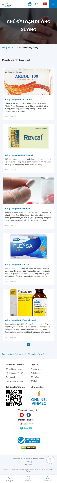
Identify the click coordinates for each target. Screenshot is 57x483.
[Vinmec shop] (39, 398)
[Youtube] (22, 415)
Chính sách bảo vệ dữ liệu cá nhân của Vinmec (28, 459)
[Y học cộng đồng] (27, 423)
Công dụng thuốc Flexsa (17, 264)
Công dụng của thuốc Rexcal (19, 155)
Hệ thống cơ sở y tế (14, 373)
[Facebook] (29, 415)
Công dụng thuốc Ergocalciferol (20, 320)
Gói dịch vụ (36, 373)
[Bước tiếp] (27, 428)
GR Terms (28, 465)
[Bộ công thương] (28, 440)
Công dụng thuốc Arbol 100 (18, 99)
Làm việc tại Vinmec (14, 381)
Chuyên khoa (36, 369)
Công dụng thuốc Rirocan (17, 208)
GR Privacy (28, 462)
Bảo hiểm (35, 377)
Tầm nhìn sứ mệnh (14, 369)
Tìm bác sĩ (10, 377)
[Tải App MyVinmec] (14, 398)
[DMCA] (28, 447)
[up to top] (50, 460)
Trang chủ (6, 47)
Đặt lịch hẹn (36, 381)
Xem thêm (9, 117)
